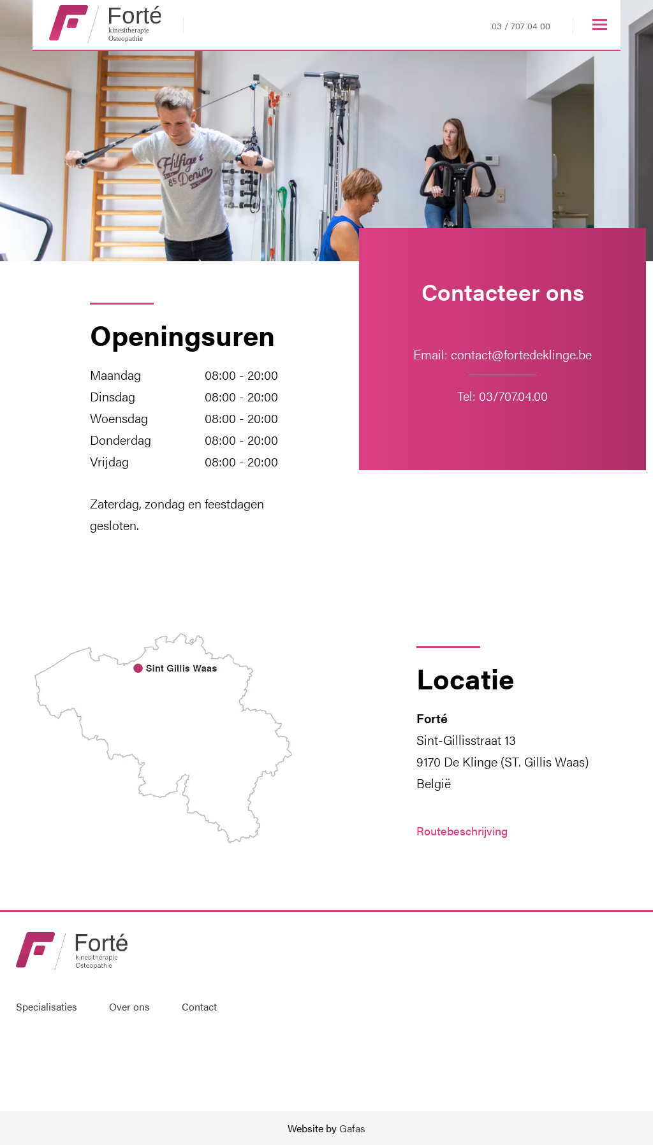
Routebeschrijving (462, 831)
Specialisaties (46, 1006)
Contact (199, 1006)
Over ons (129, 1006)
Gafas (351, 1128)
